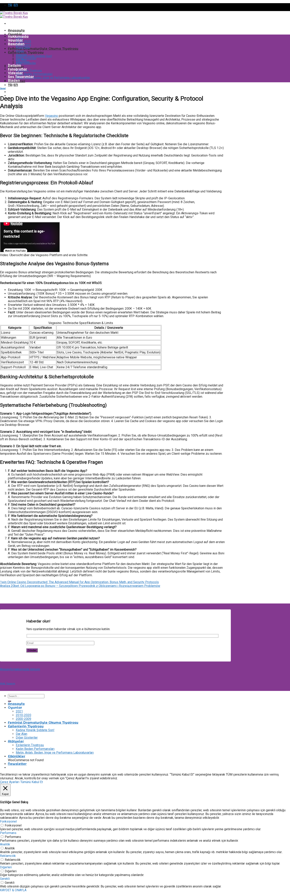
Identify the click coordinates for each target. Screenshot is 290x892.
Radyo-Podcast (26, 58)
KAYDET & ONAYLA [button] (13, 890)
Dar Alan (21, 734)
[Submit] (9, 701)
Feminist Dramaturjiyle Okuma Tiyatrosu (43, 49)
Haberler (21, 54)
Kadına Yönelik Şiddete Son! (34, 56)
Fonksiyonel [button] (8, 821)
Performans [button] (8, 833)
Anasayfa (16, 30)
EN (15, 5)
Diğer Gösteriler (27, 737)
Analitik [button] (5, 844)
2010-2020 (23, 41)
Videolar (15, 73)
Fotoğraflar (17, 69)
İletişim (14, 65)
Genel (3, 88)
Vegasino (51, 116)
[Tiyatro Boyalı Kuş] (14, 15)
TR (10, 5)
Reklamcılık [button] (8, 856)
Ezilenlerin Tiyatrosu (26, 52)
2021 (19, 711)
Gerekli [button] (5, 879)
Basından (16, 44)
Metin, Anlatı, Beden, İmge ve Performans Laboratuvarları (53, 77)
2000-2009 (23, 719)
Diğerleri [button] (6, 867)
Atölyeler (16, 741)
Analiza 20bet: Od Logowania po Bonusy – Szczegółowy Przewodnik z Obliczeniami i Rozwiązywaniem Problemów (80, 586)
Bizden (14, 80)
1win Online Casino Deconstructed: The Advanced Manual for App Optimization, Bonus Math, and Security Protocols (79, 582)
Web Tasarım (7, 683)
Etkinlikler (16, 756)
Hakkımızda (18, 36)
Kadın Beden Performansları (34, 74)
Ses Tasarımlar (21, 77)
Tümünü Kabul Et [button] (31, 782)
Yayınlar (15, 40)
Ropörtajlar (23, 47)
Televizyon (22, 62)
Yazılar (20, 51)
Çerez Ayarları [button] (9, 782)
